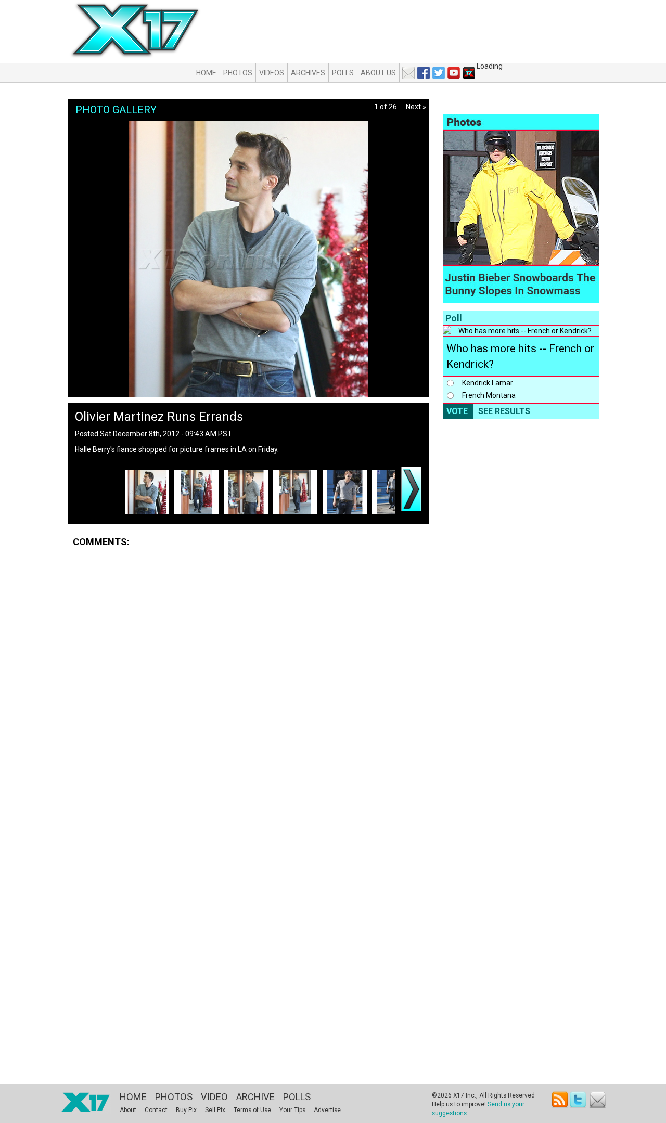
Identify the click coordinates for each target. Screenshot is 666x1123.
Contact (156, 1110)
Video (214, 1096)
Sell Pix (215, 1110)
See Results (504, 411)
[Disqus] (248, 688)
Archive (255, 1096)
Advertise (327, 1110)
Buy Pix (186, 1110)
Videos (271, 73)
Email (597, 1099)
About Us (378, 73)
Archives (308, 73)
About (128, 1110)
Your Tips (292, 1110)
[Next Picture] (411, 489)
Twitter (578, 1099)
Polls (343, 73)
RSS (560, 1099)
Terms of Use (252, 1110)
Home (206, 73)
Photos (237, 73)
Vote (457, 411)
